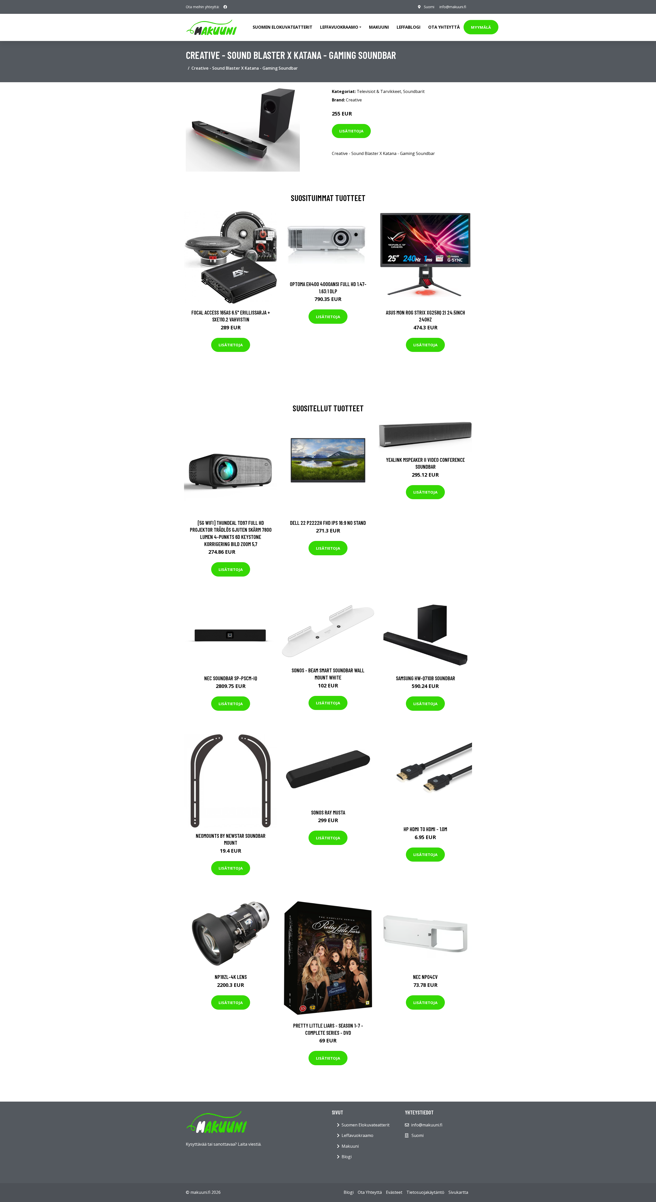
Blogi (347, 1156)
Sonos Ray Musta (328, 812)
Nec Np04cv (425, 977)
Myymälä (481, 27)
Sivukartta (458, 1192)
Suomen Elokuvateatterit (365, 1125)
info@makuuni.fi (452, 6)
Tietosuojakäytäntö (425, 1192)
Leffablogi (409, 27)
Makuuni (379, 27)
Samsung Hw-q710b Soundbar (425, 678)
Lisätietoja (351, 130)
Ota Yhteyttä (444, 27)
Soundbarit (414, 91)
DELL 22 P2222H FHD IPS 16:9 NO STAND (328, 522)
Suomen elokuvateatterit (282, 27)
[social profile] (225, 7)
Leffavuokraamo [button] (339, 27)
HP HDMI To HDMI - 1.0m (425, 829)
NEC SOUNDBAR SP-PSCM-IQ (230, 678)
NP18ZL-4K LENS (231, 977)
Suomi (429, 6)
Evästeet (394, 1192)
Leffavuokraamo (357, 1135)
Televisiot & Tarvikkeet (379, 91)
